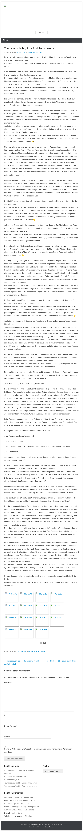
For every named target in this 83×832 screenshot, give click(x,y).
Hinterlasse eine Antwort (36, 651)
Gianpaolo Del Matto (35, 52)
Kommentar (9, 682)
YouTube (47, 26)
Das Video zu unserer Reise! (15, 777)
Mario (6, 797)
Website (7, 737)
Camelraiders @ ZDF (12, 780)
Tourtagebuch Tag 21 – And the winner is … (30, 48)
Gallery (20, 813)
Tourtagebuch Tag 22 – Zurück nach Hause (61, 661)
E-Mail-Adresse (10, 726)
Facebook (37, 26)
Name (7, 715)
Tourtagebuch (22, 651)
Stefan (6, 807)
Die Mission (29, 816)
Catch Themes (49, 827)
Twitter (42, 26)
